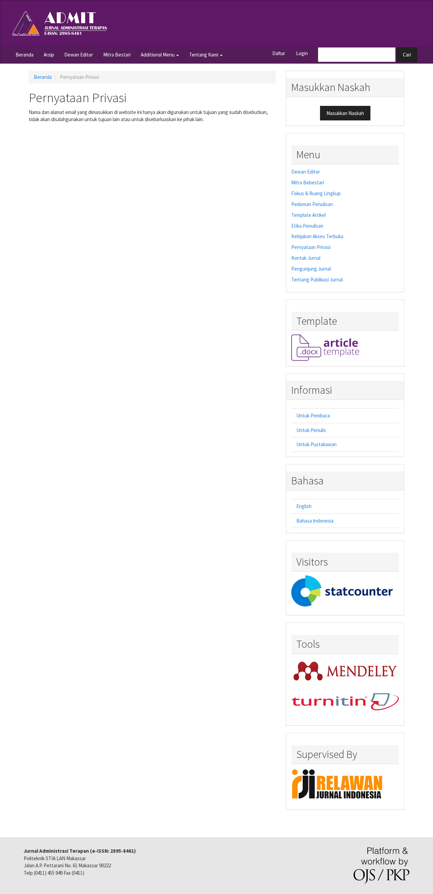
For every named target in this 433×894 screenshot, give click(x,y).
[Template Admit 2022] (325, 347)
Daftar (278, 53)
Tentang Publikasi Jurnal (317, 279)
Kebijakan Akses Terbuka (317, 236)
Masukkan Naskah (345, 113)
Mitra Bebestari (307, 182)
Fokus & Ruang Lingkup (316, 193)
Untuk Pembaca (313, 415)
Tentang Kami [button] (204, 54)
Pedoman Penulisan (312, 204)
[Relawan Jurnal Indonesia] (338, 783)
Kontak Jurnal (305, 258)
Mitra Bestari (117, 54)
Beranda (24, 54)
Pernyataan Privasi (311, 247)
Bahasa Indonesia (315, 521)
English (304, 506)
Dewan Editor (78, 54)
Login (302, 53)
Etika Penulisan (307, 226)
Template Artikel (308, 215)
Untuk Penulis (311, 430)
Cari (407, 54)
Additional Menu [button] (158, 54)
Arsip (49, 54)
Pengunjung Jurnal (311, 269)
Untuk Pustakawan (316, 444)
